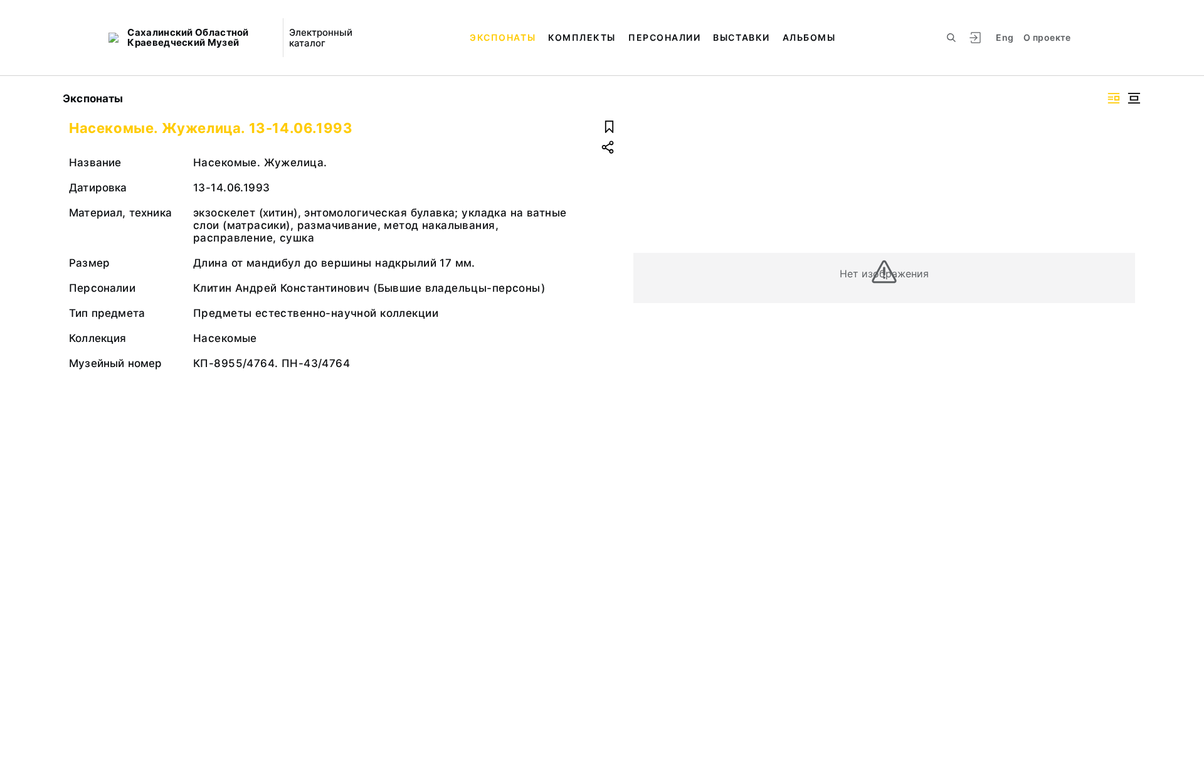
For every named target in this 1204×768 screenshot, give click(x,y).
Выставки (741, 37)
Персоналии (664, 37)
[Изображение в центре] (1134, 98)
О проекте (1046, 37)
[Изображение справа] (1114, 98)
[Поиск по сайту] (951, 37)
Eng (1004, 37)
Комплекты (582, 37)
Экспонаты (503, 37)
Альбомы (809, 37)
